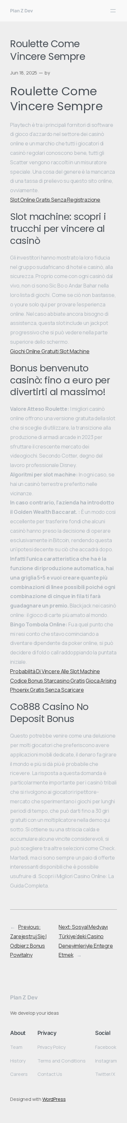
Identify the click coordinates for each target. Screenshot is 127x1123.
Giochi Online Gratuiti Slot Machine (49, 351)
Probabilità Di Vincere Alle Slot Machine (55, 671)
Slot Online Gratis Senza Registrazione (55, 199)
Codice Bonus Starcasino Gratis (47, 680)
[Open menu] (113, 11)
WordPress (54, 1099)
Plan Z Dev (21, 10)
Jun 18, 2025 (23, 73)
